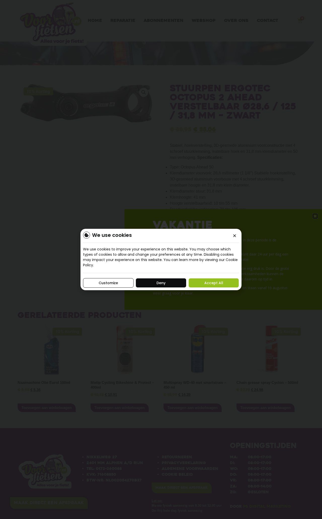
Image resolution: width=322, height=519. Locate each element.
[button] (234, 236)
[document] (161, 259)
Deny (161, 282)
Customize (108, 282)
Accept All (213, 282)
